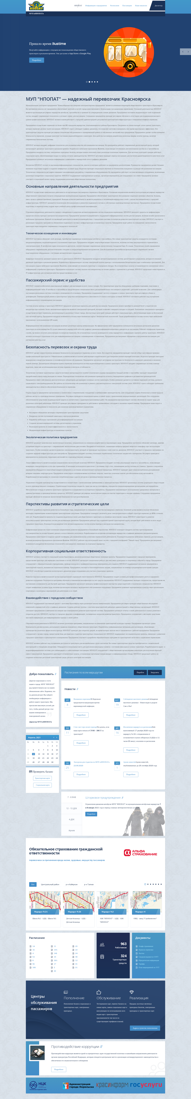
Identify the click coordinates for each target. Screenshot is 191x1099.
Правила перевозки (146, 950)
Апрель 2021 (34, 737)
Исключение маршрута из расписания (137, 727)
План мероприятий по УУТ (149, 967)
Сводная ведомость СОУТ (148, 957)
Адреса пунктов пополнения (145, 1028)
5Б (33, 964)
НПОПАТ (78, 6)
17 (57, 754)
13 (39, 754)
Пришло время (89, 82)
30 (52, 762)
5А (33, 957)
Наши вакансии (141, 6)
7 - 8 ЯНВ (71, 797)
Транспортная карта (42, 778)
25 (28, 762)
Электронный (94, 81)
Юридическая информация (149, 960)
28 (43, 762)
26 (33, 762)
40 (76, 957)
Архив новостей (129, 762)
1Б (33, 950)
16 (52, 754)
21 (43, 758)
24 (57, 758)
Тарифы (142, 964)
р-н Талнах (89, 884)
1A (33, 946)
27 (39, 762)
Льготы (141, 953)
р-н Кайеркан (71, 884)
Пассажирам (127, 6)
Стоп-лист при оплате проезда (85, 727)
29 (48, 762)
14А (55, 950)
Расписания (114, 6)
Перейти (140, 672)
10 (57, 750)
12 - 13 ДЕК (71, 808)
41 (76, 964)
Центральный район (50, 884)
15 (48, 754)
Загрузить (155, 672)
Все (32, 884)
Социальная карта (42, 785)
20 (39, 758)
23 (52, 758)
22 (48, 758)
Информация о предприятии (96, 6)
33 (55, 971)
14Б (55, 953)
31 (76, 967)
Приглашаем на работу (92, 81)
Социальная (97, 81)
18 (28, 758)
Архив (72, 830)
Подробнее (36, 54)
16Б (34, 967)
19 (33, 758)
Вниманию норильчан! (82, 699)
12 (33, 754)
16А (55, 960)
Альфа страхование (146, 946)
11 (28, 754)
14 (43, 754)
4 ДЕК (71, 819)
